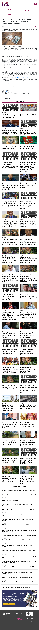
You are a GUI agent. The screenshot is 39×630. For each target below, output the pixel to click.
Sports (31, 618)
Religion (28, 622)
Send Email (6, 91)
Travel (32, 621)
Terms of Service (19, 619)
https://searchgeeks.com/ (9, 94)
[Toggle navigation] (35, 4)
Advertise (19, 617)
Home (9, 7)
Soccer (31, 622)
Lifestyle (27, 618)
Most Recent (10, 9)
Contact (9, 14)
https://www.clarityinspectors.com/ (21, 77)
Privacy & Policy (19, 620)
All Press (9, 11)
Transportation (28, 621)
